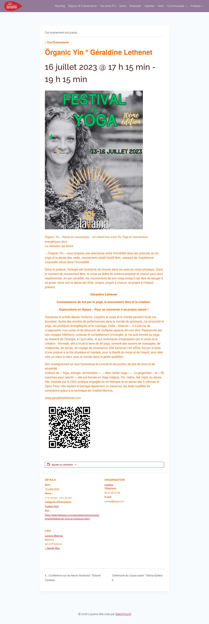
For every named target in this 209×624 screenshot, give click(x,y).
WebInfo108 (123, 614)
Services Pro (108, 6)
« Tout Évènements (57, 42)
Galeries (149, 6)
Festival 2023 (52, 506)
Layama (108, 484)
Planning (60, 6)
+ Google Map (52, 548)
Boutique (135, 6)
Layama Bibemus (54, 535)
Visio (161, 6)
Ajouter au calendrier (62, 464)
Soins (122, 6)
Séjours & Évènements (82, 6)
